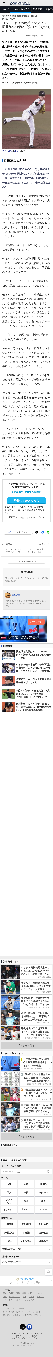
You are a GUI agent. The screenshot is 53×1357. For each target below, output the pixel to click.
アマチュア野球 (33, 1312)
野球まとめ (39, 1315)
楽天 (43, 1201)
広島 (9, 1184)
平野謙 (26, 1232)
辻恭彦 (9, 1241)
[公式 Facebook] (29, 1327)
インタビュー (30, 578)
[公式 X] (23, 1327)
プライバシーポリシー (31, 1338)
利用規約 (33, 1336)
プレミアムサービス (19, 1334)
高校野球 (7, 1315)
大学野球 (16, 1315)
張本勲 (9, 1224)
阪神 (26, 1184)
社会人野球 (27, 1315)
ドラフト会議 (18, 1308)
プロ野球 (7, 1308)
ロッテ (17, 151)
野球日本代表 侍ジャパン (14, 1312)
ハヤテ (17, 1300)
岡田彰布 (43, 1224)
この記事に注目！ (20, 532)
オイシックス (28, 1300)
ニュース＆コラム (21, 9)
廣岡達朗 (26, 1224)
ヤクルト (43, 1192)
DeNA (43, 1184)
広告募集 (16, 1338)
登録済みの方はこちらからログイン (26, 517)
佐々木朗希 (7, 151)
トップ (5, 9)
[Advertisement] (26, 834)
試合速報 (37, 9)
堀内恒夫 (43, 1232)
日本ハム (26, 1209)
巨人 (9, 1192)
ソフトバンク (9, 1201)
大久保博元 (26, 1241)
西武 (26, 1201)
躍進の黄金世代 (11, 581)
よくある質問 (36, 1334)
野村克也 (9, 1232)
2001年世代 (44, 578)
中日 (26, 1192)
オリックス (9, 1209)
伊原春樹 (43, 1241)
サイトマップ (21, 1336)
